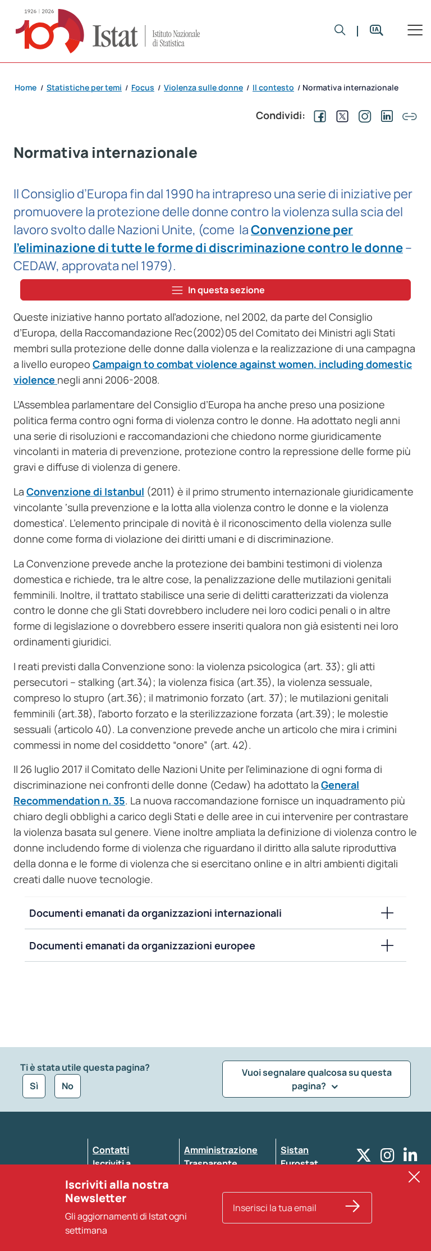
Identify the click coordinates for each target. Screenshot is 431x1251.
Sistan (295, 1150)
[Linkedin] (411, 1158)
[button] (340, 31)
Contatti (111, 1150)
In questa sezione (226, 290)
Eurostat (299, 1163)
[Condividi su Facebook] (318, 115)
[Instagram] (387, 1158)
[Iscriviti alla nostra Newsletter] (353, 1207)
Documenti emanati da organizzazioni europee (142, 945)
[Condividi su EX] (340, 115)
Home (25, 87)
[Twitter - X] (364, 1158)
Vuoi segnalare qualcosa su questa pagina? (317, 1079)
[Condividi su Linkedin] (385, 115)
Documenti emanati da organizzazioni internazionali (155, 913)
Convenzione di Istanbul (85, 491)
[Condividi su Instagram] (362, 115)
